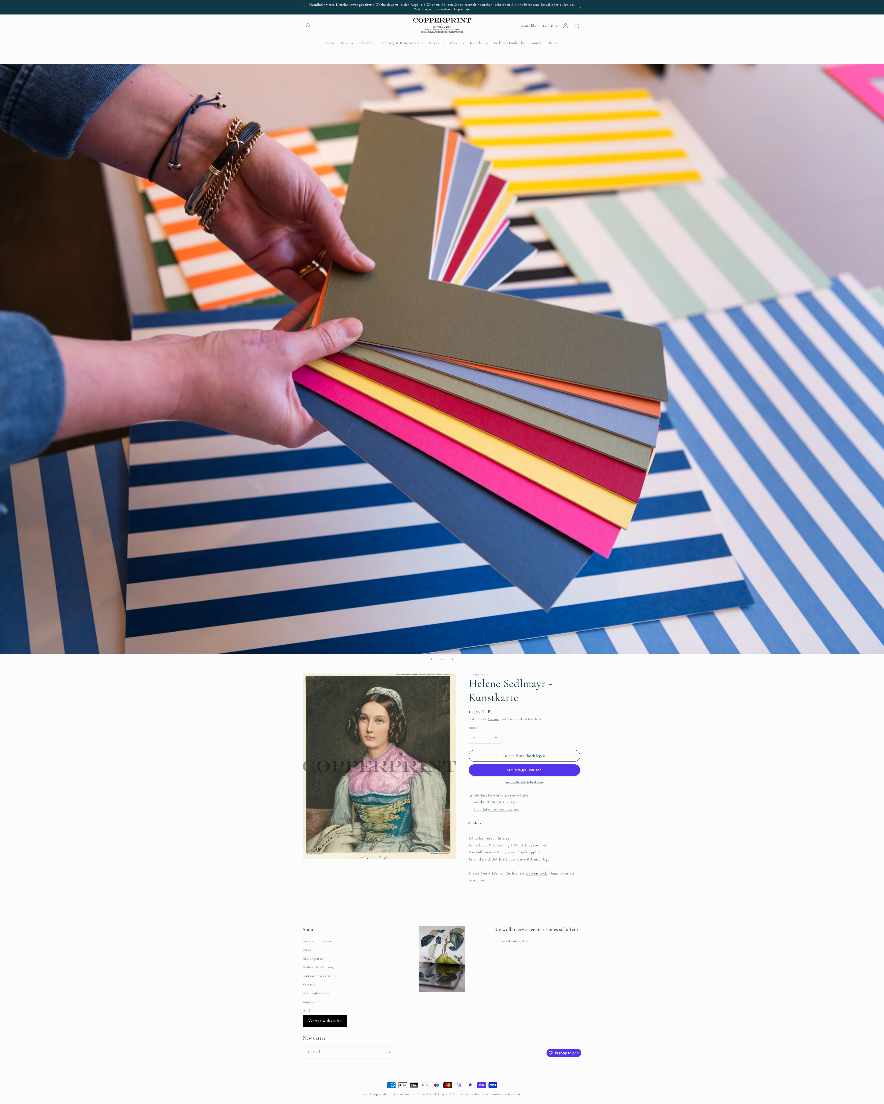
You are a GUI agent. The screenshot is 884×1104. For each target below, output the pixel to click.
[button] (308, 25)
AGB (452, 1094)
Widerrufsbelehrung (318, 967)
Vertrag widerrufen (325, 1020)
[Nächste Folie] (453, 659)
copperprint (380, 1094)
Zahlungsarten (314, 958)
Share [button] (477, 823)
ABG (306, 1010)
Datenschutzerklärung (319, 976)
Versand (493, 719)
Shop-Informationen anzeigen (496, 809)
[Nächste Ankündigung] (580, 7)
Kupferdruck (536, 873)
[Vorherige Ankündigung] (304, 7)
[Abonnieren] (388, 1052)
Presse (307, 950)
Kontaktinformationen (489, 1094)
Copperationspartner (512, 940)
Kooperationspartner (318, 941)
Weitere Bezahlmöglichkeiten (524, 782)
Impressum (311, 1002)
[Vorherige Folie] (431, 659)
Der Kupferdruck (316, 993)
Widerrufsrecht (403, 1094)
